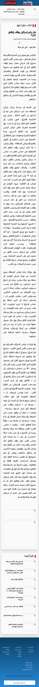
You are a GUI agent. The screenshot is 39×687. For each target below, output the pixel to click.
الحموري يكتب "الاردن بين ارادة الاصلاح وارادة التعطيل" (14, 562)
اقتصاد (19, 652)
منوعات (19, 656)
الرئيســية (30, 647)
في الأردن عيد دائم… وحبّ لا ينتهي (13, 606)
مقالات (7, 649)
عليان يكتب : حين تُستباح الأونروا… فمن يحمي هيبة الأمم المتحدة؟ (14, 11)
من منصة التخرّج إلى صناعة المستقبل (13, 615)
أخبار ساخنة (28, 663)
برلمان (19, 654)
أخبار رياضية (5, 652)
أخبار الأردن (18, 647)
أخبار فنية (29, 667)
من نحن (31, 649)
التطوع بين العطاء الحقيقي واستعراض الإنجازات (15, 625)
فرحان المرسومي (27, 669)
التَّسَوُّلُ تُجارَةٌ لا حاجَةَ (17, 579)
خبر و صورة (6, 647)
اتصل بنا (30, 652)
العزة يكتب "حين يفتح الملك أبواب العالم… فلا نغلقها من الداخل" (14, 571)
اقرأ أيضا (29, 556)
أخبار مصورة (28, 665)
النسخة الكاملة (11, 3)
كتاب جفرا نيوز (24, 25)
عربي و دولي (18, 649)
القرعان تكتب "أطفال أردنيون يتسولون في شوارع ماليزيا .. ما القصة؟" (14, 590)
